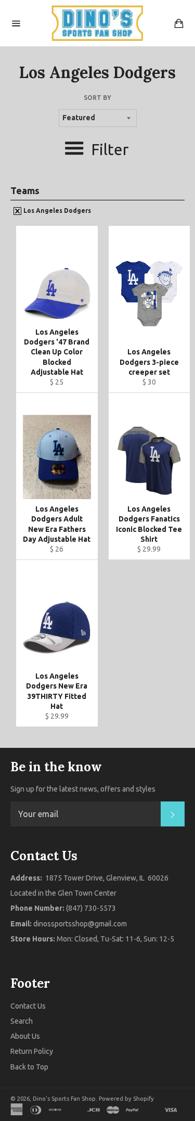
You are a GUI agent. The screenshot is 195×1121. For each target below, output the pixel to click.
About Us (25, 1036)
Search (21, 1021)
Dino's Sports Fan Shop (64, 1098)
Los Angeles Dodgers (56, 210)
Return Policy (31, 1051)
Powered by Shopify (126, 1098)
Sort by (97, 97)
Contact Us (28, 1006)
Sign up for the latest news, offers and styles (82, 789)
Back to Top (29, 1067)
